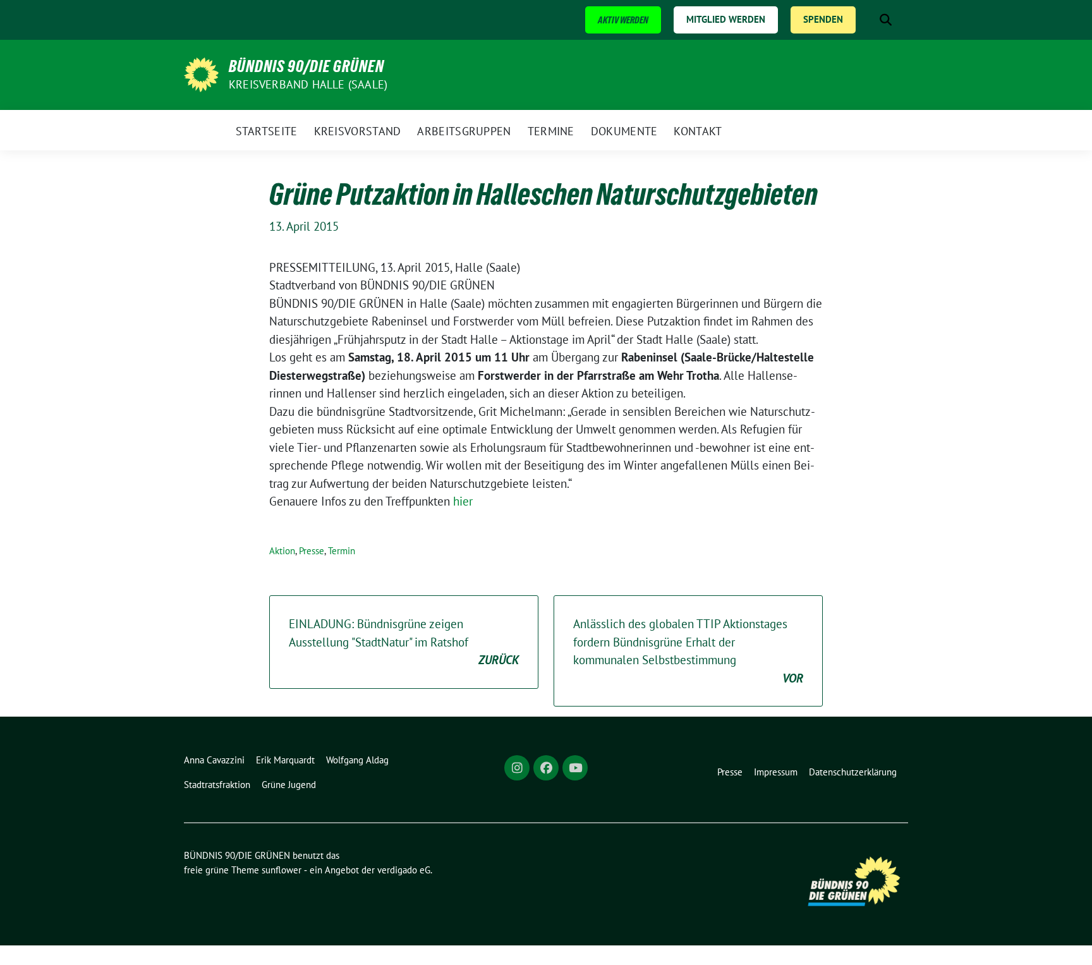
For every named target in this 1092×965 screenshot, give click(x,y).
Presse (311, 551)
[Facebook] (546, 767)
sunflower (281, 870)
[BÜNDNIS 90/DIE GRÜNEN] (201, 73)
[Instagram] (517, 767)
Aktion (282, 551)
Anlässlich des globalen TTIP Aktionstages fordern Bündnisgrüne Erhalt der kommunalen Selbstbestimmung (688, 651)
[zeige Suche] (885, 20)
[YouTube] (575, 767)
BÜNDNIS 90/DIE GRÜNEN (306, 66)
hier (463, 501)
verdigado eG (403, 870)
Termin (341, 551)
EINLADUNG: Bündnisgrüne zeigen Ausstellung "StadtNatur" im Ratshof (404, 641)
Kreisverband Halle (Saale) (308, 84)
